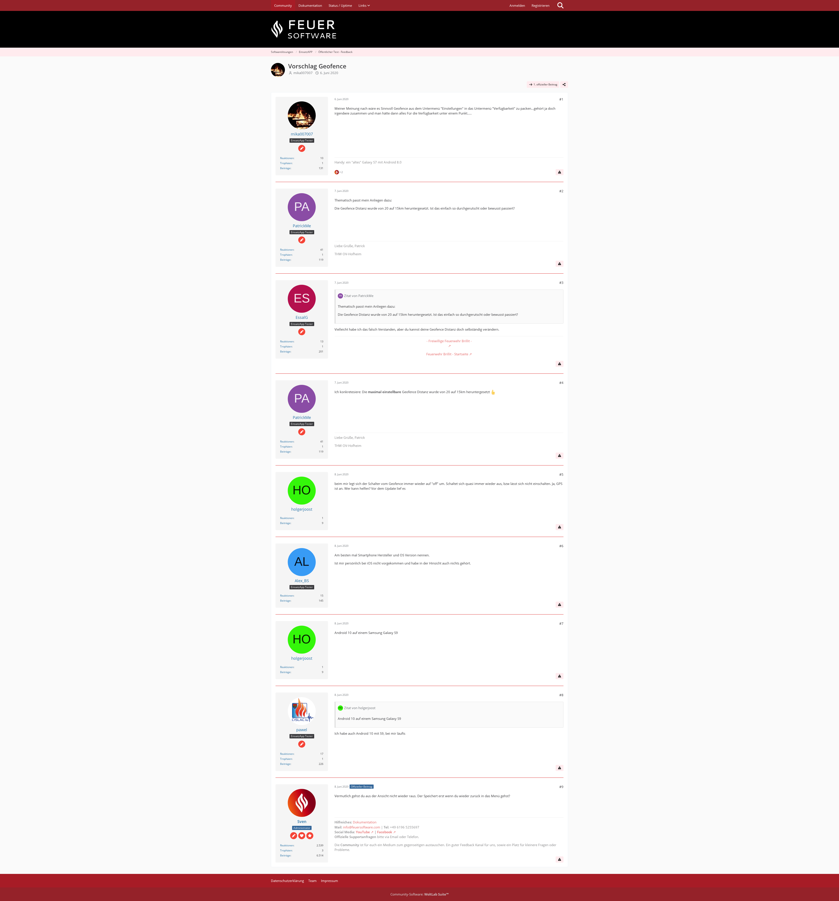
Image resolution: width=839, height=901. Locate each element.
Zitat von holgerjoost (359, 708)
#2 (561, 191)
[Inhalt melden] (559, 172)
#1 (561, 99)
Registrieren (541, 5)
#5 (561, 474)
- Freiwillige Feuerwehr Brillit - (449, 341)
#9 (561, 787)
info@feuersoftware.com (361, 827)
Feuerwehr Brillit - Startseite (447, 354)
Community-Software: (419, 894)
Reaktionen (287, 158)
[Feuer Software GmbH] (419, 29)
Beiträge (285, 168)
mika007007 (303, 73)
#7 (561, 623)
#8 (561, 695)
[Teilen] (564, 84)
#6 (561, 546)
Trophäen (286, 163)
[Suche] (560, 5)
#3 (561, 282)
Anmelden (517, 5)
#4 (561, 382)
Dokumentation (364, 822)
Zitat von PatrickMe (358, 295)
